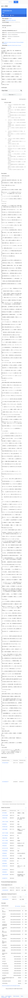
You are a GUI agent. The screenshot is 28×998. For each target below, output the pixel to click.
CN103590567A (5, 781)
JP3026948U (4, 863)
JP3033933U (4, 824)
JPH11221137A (5, 848)
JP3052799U (4, 855)
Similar (12, 15)
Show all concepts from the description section (11, 985)
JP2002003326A (5, 890)
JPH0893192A (4, 865)
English (10, 18)
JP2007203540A (5, 874)
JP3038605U (4, 853)
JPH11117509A (5, 840)
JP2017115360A (5, 832)
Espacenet (10, 45)
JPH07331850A (5, 815)
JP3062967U (4, 845)
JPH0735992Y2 (5, 843)
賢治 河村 (14, 20)
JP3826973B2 (4, 817)
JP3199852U (4, 860)
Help (9, 997)
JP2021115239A (5, 821)
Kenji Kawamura (9, 20)
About (2, 996)
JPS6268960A (4, 850)
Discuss (19, 45)
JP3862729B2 (4, 838)
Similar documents (12, 42)
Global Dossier (15, 45)
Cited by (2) (6, 42)
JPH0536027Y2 (5, 869)
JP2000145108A (5, 858)
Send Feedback (8, 996)
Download (18, 906)
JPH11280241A (5, 835)
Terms (22, 996)
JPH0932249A (4, 826)
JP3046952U (4, 872)
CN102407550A (5, 762)
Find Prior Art (6, 15)
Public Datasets (16, 996)
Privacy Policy (3, 997)
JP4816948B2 (4, 829)
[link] (4, 911)
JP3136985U (4, 812)
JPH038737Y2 (4, 878)
